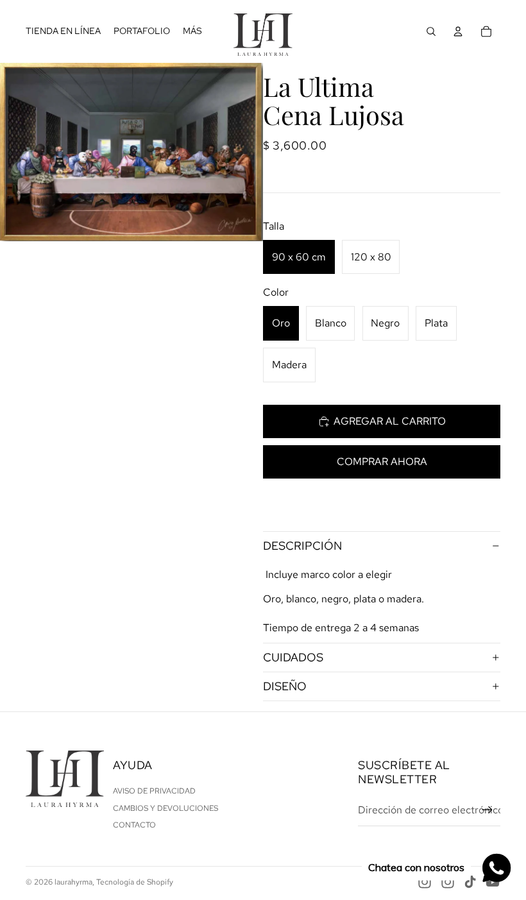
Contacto (134, 825)
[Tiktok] (470, 882)
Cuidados (293, 657)
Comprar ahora (382, 461)
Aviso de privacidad (154, 791)
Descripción (302, 545)
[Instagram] (424, 882)
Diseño (285, 686)
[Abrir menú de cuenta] (458, 31)
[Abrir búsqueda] (431, 31)
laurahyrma (73, 882)
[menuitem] (192, 31)
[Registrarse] (487, 810)
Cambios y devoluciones (165, 808)
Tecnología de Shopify (134, 882)
